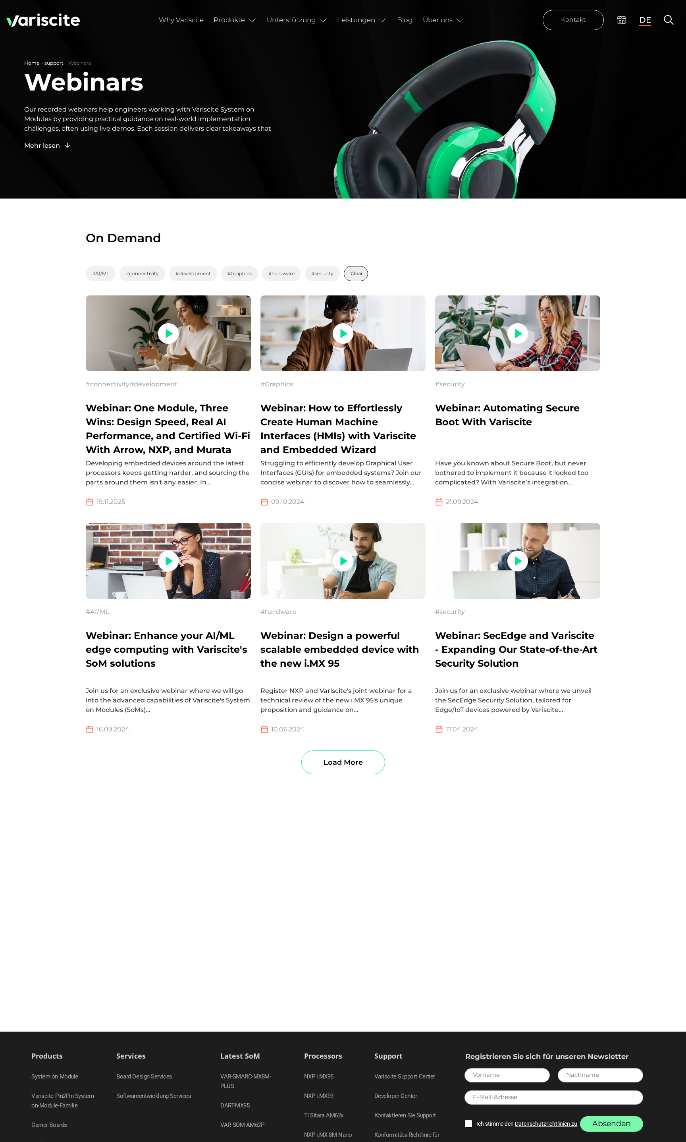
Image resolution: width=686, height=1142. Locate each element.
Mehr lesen (43, 145)
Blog (405, 20)
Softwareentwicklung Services (153, 1096)
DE (645, 20)
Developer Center (395, 1096)
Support (388, 1056)
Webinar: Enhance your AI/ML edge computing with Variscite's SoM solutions (166, 649)
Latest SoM (240, 1056)
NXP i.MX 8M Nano (328, 1134)
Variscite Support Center (404, 1076)
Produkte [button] (229, 20)
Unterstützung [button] (291, 20)
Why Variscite (181, 20)
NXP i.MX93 (319, 1096)
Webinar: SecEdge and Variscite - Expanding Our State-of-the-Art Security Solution (516, 649)
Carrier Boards (49, 1124)
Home (31, 63)
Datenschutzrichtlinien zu (546, 1124)
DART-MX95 (234, 1105)
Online (621, 20)
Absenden (611, 1123)
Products (47, 1056)
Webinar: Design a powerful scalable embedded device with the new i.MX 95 (339, 649)
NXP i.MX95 (319, 1076)
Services (131, 1056)
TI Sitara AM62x (323, 1115)
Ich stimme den (526, 1124)
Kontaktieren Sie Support (405, 1115)
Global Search (669, 20)
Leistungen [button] (356, 20)
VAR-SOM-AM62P (242, 1124)
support (54, 63)
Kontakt (573, 19)
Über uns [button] (438, 20)
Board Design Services (144, 1076)
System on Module (54, 1076)
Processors (323, 1056)
